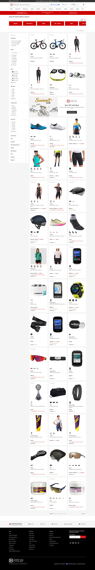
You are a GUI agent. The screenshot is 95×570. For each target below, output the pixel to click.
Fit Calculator (11, 549)
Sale (12, 138)
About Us (51, 535)
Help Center (31, 533)
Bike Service (31, 549)
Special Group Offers (33, 541)
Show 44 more (13, 115)
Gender (12, 148)
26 (64, 513)
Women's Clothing (12, 541)
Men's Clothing (12, 539)
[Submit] (20, 4)
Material (12, 160)
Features (13, 157)
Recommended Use (15, 145)
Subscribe (83, 537)
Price (12, 154)
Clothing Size (14, 103)
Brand (12, 49)
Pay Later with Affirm (13, 537)
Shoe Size (13, 119)
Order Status (31, 539)
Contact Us (51, 533)
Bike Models (13, 151)
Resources (31, 531)
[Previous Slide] (20, 1)
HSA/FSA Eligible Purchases (14, 551)
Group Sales (51, 545)
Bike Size (13, 86)
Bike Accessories (12, 543)
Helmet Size (13, 135)
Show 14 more (13, 131)
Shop (10, 531)
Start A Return (32, 537)
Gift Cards (11, 547)
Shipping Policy (32, 547)
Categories (13, 38)
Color (12, 69)
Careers (50, 539)
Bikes (10, 533)
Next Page (83, 513)
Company (51, 531)
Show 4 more (13, 98)
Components (11, 545)
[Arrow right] (85, 20)
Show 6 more (13, 82)
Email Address (72, 534)
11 (62, 513)
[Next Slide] (74, 1)
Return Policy (31, 535)
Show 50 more (13, 64)
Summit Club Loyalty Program (55, 537)
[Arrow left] (82, 20)
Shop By (13, 141)
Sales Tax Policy (32, 545)
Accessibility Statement (53, 543)
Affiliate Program (52, 541)
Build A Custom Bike (13, 535)
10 (61, 513)
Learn (30, 543)
